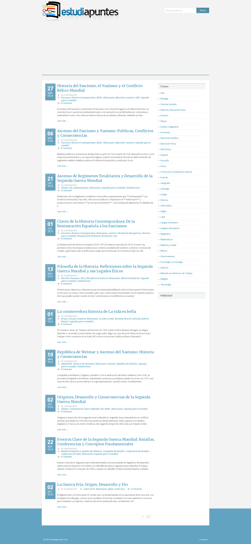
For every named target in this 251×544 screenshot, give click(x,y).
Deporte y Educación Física (173, 110)
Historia (164, 200)
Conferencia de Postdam (137, 451)
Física (163, 166)
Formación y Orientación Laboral (176, 172)
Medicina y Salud (168, 245)
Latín (163, 217)
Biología (164, 98)
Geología (165, 189)
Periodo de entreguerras (129, 233)
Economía (165, 132)
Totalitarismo (133, 188)
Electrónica (166, 149)
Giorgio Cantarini (77, 319)
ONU (137, 97)
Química (164, 268)
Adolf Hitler (67, 364)
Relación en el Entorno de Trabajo (176, 273)
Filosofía (165, 160)
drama (64, 319)
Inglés (163, 211)
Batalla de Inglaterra (71, 451)
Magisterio (166, 234)
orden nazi (119, 489)
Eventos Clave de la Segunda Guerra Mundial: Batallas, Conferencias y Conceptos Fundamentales (106, 441)
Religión (164, 279)
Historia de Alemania (84, 364)
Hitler (99, 97)
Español (164, 155)
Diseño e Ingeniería (169, 127)
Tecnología (166, 284)
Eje (70, 188)
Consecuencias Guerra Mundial (84, 409)
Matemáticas (167, 239)
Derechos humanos (70, 278)
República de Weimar (127, 364)
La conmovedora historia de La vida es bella (96, 311)
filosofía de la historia (97, 278)
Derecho (164, 115)
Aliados (64, 188)
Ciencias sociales (169, 104)
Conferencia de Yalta (71, 454)
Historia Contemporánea (83, 97)
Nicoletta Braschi (123, 319)
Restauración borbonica (89, 236)
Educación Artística (169, 138)
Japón (110, 489)
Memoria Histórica (130, 278)
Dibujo (164, 121)
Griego (164, 194)
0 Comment (66, 103)
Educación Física (168, 144)
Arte (162, 93)
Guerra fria (89, 489)
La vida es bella (106, 319)
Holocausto (108, 97)
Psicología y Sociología (172, 262)
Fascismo (65, 97)
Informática (166, 206)
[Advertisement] (125, 49)
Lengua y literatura (169, 222)
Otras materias (168, 256)
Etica (83, 278)
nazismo (130, 97)
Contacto (203, 540)
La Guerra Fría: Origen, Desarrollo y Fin (92, 484)
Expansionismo (80, 188)
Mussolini (120, 97)
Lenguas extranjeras (170, 228)
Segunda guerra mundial (113, 188)
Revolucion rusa (109, 236)
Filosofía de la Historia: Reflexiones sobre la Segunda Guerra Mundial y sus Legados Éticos (105, 268)
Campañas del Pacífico (114, 451)
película (136, 319)
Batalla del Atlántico (92, 451)
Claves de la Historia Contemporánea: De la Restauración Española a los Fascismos (96, 223)
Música (164, 251)
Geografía (165, 183)
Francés (164, 177)
